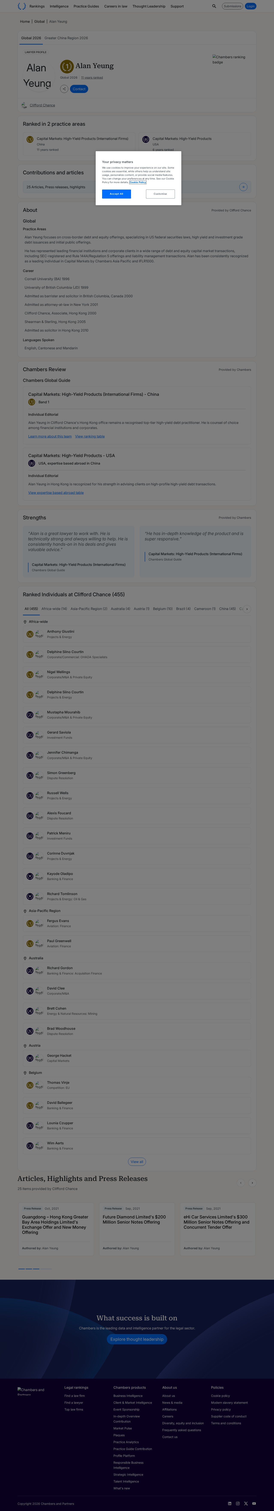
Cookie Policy (138, 182)
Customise (160, 193)
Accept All (116, 193)
